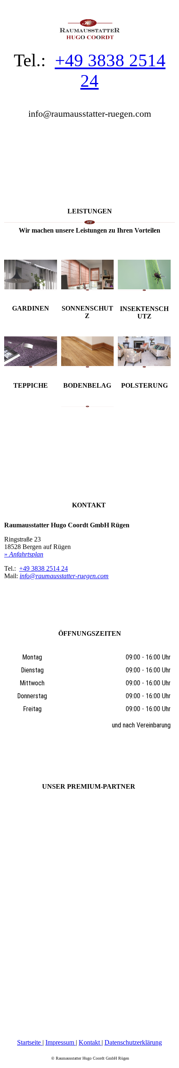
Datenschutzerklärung (133, 1042)
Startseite (29, 1042)
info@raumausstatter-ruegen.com (64, 575)
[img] (89, 21)
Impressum (60, 1042)
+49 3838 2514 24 (43, 568)
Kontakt (90, 1042)
